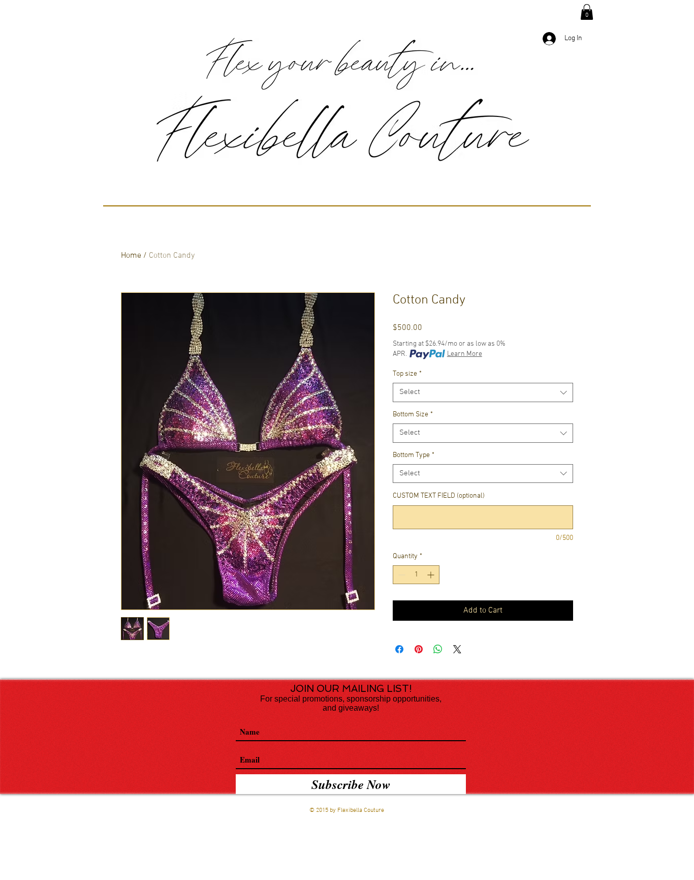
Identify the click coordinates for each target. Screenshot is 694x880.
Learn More (464, 354)
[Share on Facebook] (399, 649)
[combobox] (483, 392)
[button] (586, 12)
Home (131, 256)
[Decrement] (400, 575)
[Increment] (431, 575)
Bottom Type (413, 455)
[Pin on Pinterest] (419, 649)
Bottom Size (413, 414)
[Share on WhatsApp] (438, 649)
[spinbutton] (416, 575)
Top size (407, 374)
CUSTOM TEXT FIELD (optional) (439, 496)
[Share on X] (457, 649)
